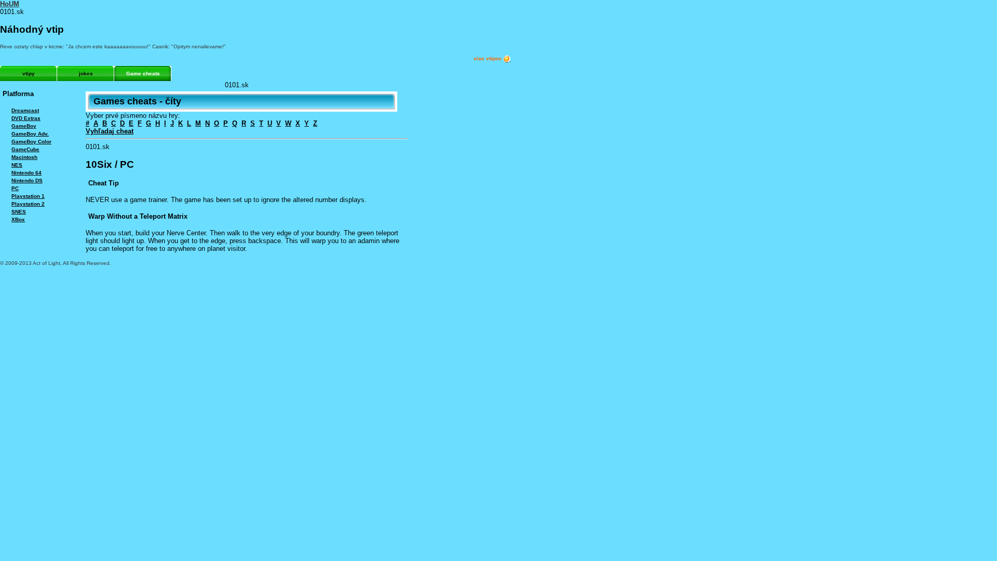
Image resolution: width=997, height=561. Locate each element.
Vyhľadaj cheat (109, 131)
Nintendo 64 (26, 173)
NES (16, 165)
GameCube (25, 149)
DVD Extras (26, 118)
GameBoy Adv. (30, 134)
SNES (18, 212)
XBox (18, 219)
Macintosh (24, 157)
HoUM (9, 4)
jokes (86, 73)
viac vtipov (488, 58)
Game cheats (143, 73)
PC (15, 188)
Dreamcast (25, 110)
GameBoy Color (31, 141)
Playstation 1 (28, 196)
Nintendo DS (27, 180)
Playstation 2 (28, 204)
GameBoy (23, 126)
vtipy (28, 73)
